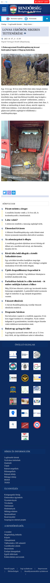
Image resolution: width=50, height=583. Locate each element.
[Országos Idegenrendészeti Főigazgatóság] (13, 366)
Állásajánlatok (9, 540)
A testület (7, 532)
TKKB (7, 483)
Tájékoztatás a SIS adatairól (14, 543)
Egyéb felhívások (11, 554)
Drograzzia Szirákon (15, 312)
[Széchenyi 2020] (13, 413)
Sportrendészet (10, 514)
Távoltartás (8, 503)
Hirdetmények (9, 509)
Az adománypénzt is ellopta (18, 239)
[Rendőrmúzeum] (25, 366)
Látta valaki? (11, 220)
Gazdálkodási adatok (12, 546)
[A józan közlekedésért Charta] (25, 424)
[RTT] (13, 389)
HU (6, 2)
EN (2, 2)
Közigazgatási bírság (12, 495)
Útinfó (6, 466)
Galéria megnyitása (14, 177)
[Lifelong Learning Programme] (25, 413)
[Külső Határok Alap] (13, 424)
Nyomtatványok (10, 500)
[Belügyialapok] (37, 378)
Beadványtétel (9, 517)
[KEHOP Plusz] (13, 354)
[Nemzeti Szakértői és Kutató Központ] (13, 378)
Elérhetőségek (13, 571)
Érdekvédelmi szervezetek (14, 557)
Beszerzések (9, 549)
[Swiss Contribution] (37, 413)
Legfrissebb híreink (11, 457)
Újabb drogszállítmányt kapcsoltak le (22, 270)
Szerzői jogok (9, 569)
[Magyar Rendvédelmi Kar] (13, 401)
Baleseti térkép (10, 474)
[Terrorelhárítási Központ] (25, 378)
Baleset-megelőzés (11, 469)
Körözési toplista (16, 19)
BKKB (7, 480)
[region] (25, 112)
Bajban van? (42, 2)
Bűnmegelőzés (10, 471)
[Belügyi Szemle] (37, 354)
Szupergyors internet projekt (15, 520)
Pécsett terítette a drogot (16, 208)
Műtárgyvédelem (10, 511)
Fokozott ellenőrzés (14, 301)
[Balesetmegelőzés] (37, 424)
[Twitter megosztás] (5, 193)
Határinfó (8, 463)
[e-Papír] (37, 366)
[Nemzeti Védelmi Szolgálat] (25, 436)
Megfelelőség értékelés (13, 535)
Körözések (32, 19)
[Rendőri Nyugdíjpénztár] (25, 401)
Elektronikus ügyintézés (13, 497)
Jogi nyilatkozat (26, 569)
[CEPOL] (37, 389)
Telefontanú (8, 506)
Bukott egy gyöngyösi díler (17, 328)
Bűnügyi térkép (10, 477)
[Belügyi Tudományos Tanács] (25, 354)
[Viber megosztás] (9, 193)
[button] (4, 9)
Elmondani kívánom (15, 228)
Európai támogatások (12, 551)
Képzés (7, 537)
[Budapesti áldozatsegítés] (25, 389)
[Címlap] (25, 9)
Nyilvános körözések (12, 460)
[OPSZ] (37, 401)
